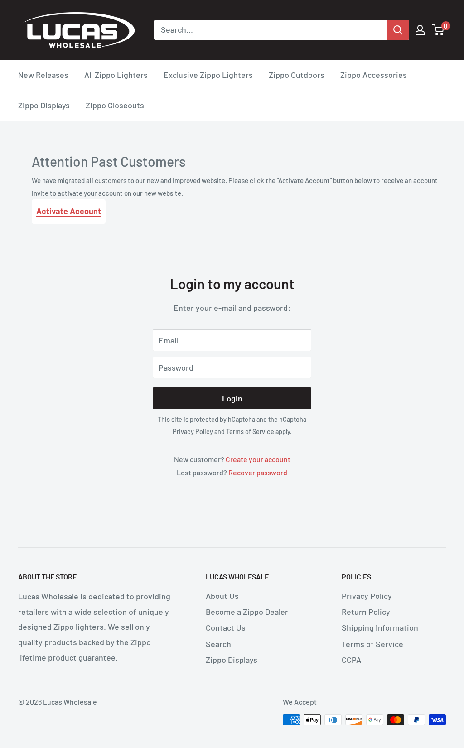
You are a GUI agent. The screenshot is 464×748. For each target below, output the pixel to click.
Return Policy (366, 612)
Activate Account (68, 211)
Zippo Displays (44, 105)
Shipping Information (380, 627)
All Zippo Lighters (116, 75)
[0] (438, 29)
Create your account (258, 459)
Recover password (257, 472)
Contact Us (226, 627)
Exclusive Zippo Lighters (208, 75)
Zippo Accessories (373, 75)
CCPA (351, 660)
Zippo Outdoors (296, 75)
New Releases (43, 75)
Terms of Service (250, 431)
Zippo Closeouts (115, 105)
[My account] (420, 30)
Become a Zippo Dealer (247, 612)
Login (232, 398)
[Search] (398, 30)
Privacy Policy (193, 431)
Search (218, 644)
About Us (222, 596)
